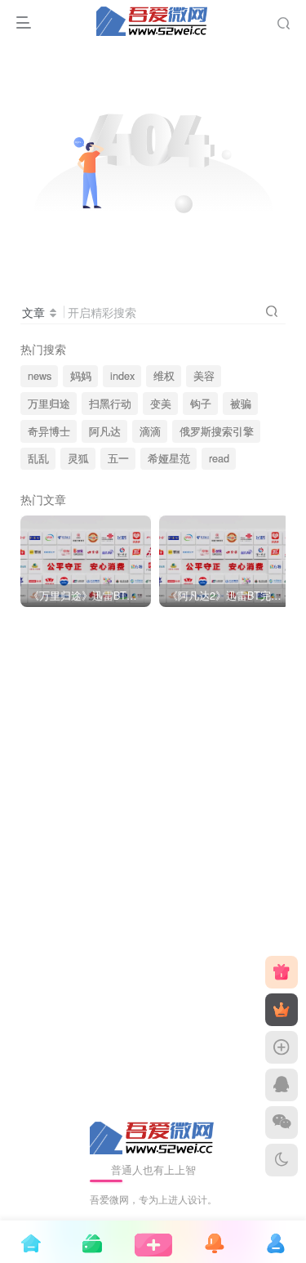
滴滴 (150, 431)
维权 (164, 375)
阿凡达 (105, 431)
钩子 (200, 403)
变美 (160, 403)
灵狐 (78, 458)
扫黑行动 (110, 403)
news (39, 375)
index (122, 375)
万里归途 (49, 403)
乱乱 (38, 458)
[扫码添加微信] (281, 1122)
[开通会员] (281, 1009)
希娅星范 (169, 458)
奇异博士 (49, 431)
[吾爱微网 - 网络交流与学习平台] (152, 1136)
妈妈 (80, 375)
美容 (204, 375)
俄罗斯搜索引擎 (217, 431)
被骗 (240, 403)
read (219, 458)
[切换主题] (281, 1160)
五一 (118, 458)
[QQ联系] (281, 1085)
